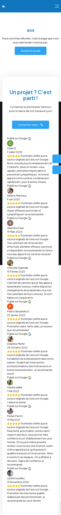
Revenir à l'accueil (30, 50)
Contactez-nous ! (28, 124)
